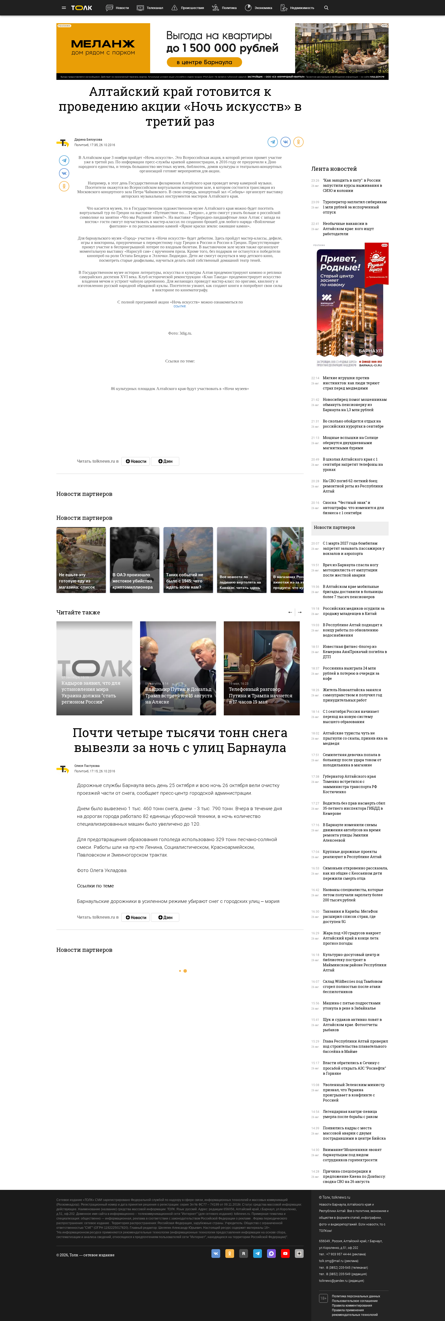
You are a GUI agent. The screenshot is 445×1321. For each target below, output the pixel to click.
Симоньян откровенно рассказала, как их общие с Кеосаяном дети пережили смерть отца (355, 873)
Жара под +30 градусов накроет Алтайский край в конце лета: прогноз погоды (352, 938)
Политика (229, 8)
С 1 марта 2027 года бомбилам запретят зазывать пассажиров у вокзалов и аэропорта (353, 548)
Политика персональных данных (356, 1296)
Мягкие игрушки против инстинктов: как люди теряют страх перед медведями (351, 383)
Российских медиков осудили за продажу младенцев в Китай (353, 611)
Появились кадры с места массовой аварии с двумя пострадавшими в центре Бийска (354, 1133)
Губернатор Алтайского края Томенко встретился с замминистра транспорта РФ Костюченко (350, 784)
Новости (122, 8)
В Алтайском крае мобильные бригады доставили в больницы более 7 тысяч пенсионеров (353, 591)
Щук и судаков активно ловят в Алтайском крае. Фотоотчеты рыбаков (352, 1024)
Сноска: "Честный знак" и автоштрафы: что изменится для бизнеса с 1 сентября (353, 507)
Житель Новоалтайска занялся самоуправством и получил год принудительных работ (352, 694)
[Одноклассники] (298, 141)
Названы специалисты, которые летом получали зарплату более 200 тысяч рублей (353, 894)
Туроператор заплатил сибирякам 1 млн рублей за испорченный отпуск (355, 207)
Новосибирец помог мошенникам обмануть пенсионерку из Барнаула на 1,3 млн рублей (355, 404)
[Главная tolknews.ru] (81, 8)
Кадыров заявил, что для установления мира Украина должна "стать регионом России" (91, 692)
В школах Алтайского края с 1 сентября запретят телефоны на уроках (353, 464)
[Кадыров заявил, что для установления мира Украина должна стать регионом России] (94, 668)
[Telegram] (272, 141)
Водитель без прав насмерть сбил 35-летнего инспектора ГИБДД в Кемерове (354, 808)
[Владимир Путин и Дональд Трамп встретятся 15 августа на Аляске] (178, 668)
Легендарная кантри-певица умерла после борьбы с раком (350, 1114)
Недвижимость (302, 8)
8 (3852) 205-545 (338, 1267)
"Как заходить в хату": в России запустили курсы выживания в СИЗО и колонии (352, 185)
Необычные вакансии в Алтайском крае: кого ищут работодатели (348, 228)
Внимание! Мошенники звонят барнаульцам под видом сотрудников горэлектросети (352, 1154)
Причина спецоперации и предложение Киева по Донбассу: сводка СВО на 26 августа (354, 1176)
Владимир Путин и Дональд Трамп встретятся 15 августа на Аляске (178, 695)
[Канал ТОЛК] (165, 461)
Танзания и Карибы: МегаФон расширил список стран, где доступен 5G (350, 916)
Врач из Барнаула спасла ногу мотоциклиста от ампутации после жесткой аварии (350, 570)
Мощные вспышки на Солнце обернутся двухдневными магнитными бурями (350, 442)
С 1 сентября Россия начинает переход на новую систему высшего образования (351, 716)
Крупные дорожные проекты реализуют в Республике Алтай (352, 854)
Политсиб (81, 145)
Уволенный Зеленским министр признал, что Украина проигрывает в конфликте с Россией (353, 1092)
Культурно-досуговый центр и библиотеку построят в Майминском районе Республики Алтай (355, 962)
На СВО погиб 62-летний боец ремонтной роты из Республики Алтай (353, 486)
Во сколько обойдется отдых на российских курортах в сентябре (353, 424)
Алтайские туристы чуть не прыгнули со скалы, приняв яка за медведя (355, 738)
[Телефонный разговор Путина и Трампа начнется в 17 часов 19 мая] (262, 668)
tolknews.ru (341, 1197)
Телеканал (155, 8)
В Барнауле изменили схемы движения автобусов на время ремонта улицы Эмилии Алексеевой (352, 832)
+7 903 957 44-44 (338, 1254)
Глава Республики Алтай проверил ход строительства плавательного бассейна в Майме (355, 1046)
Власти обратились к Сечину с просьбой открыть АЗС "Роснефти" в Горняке (354, 1068)
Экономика (263, 8)
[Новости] (135, 461)
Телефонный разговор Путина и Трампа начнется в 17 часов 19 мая (260, 695)
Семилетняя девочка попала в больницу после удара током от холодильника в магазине (352, 759)
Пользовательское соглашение (355, 1301)
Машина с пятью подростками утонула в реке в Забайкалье (352, 1006)
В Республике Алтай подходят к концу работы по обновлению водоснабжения (352, 630)
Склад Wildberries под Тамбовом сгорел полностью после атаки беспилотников (352, 986)
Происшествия (192, 8)
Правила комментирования (352, 1305)
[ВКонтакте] (285, 141)
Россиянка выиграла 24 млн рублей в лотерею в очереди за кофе (351, 673)
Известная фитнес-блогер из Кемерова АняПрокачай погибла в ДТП (355, 651)
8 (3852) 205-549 (338, 1274)
